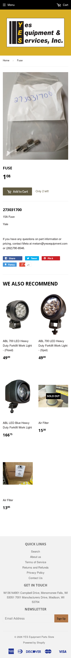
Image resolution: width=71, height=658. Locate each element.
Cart (65, 5)
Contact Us (36, 578)
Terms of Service (35, 562)
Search (35, 551)
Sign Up (61, 618)
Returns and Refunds (35, 567)
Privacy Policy (35, 572)
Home (6, 60)
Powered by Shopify (34, 642)
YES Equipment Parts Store (38, 637)
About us (35, 557)
